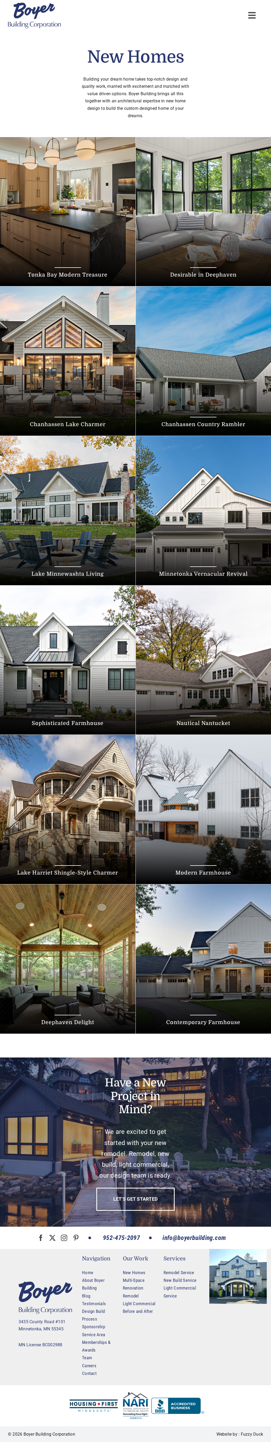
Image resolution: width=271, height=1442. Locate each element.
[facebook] (41, 1238)
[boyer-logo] (34, 15)
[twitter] (52, 1238)
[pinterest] (76, 1238)
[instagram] (64, 1238)
